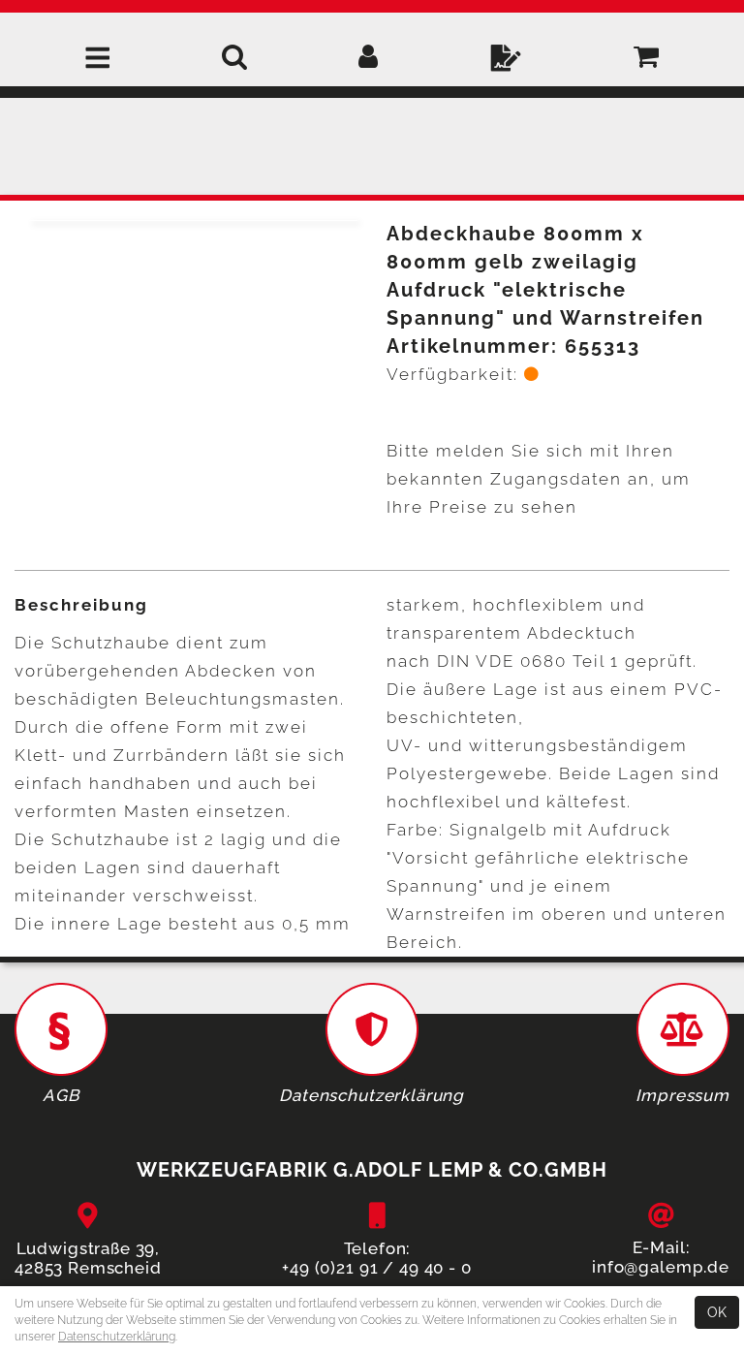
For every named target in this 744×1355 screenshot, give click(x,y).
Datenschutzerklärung (116, 1336)
